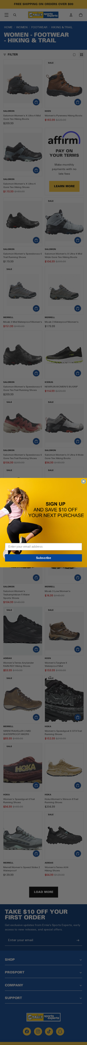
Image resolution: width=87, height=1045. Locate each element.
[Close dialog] (83, 481)
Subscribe (43, 557)
